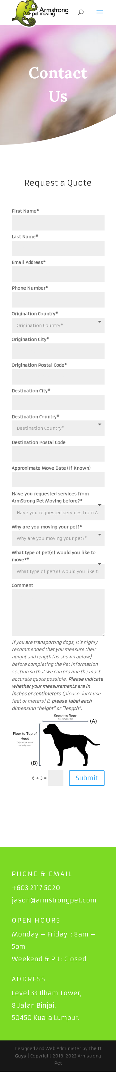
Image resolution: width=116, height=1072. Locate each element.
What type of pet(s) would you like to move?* (54, 556)
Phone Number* (30, 288)
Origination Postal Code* (39, 365)
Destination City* (31, 391)
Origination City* (30, 339)
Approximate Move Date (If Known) (51, 468)
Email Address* (29, 262)
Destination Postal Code (39, 442)
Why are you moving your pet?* (47, 527)
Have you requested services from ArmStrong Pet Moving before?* (50, 497)
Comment (22, 585)
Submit (87, 778)
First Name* (25, 211)
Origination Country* (35, 313)
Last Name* (25, 236)
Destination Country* (35, 417)
